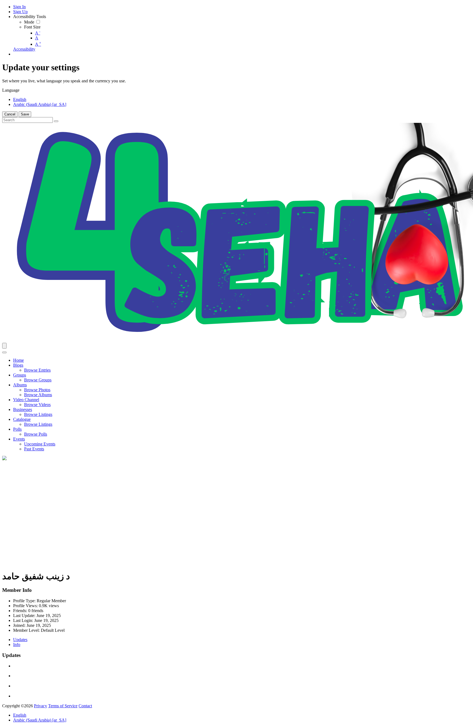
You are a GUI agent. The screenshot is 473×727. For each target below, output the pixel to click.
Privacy (40, 705)
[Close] (4, 352)
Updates (20, 639)
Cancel (9, 114)
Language (10, 90)
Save (25, 114)
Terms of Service (62, 705)
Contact (85, 705)
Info (16, 644)
